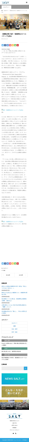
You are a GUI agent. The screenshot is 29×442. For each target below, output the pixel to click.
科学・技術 (14, 332)
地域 (4, 270)
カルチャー (6, 7)
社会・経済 (14, 329)
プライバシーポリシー (14, 430)
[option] (7, 405)
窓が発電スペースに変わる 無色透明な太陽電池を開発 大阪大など (14, 299)
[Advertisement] (14, 244)
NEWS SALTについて (14, 420)
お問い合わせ (14, 425)
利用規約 (14, 427)
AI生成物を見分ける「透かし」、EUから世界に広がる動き (14, 312)
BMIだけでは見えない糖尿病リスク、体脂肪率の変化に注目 (14, 293)
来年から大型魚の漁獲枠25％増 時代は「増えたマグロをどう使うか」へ (14, 287)
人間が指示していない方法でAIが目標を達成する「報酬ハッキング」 (14, 305)
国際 (14, 326)
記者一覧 (14, 423)
